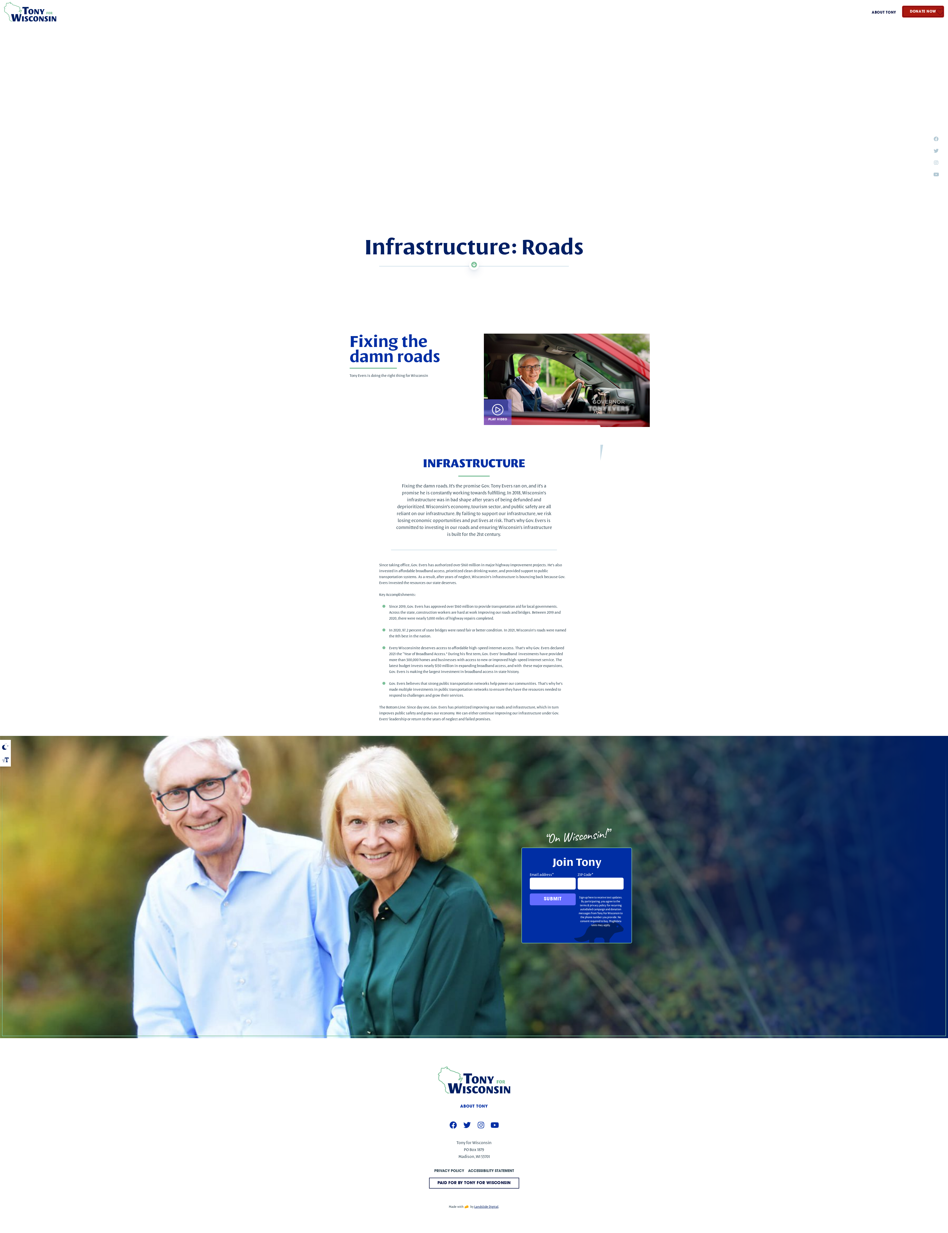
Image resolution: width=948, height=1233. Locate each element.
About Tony (884, 13)
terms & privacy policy (593, 905)
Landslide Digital (486, 1207)
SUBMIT (552, 899)
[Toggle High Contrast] (5, 746)
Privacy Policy (449, 1171)
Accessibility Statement (491, 1171)
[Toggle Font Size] (5, 760)
